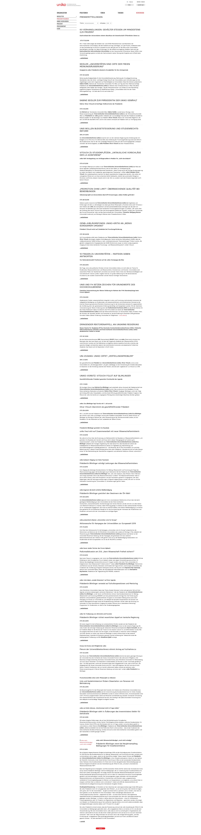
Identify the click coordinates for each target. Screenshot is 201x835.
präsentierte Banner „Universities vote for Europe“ (98, 520)
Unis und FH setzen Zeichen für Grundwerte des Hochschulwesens (107, 285)
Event (58, 29)
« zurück (82, 821)
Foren (103, 12)
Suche (129, 4)
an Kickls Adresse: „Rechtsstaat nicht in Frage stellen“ (99, 708)
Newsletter (60, 16)
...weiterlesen (84, 58)
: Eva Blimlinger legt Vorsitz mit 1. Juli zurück (96, 403)
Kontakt (100, 828)
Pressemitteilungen (63, 19)
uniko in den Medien (63, 21)
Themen (120, 13)
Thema (82, 23)
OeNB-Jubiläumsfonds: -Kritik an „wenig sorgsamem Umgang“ (106, 224)
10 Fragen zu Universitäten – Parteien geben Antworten (105, 255)
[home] (68, 4)
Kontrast (131, 2)
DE (138, 2)
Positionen (84, 13)
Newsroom (140, 13)
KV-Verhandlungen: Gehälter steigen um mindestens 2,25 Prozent (110, 30)
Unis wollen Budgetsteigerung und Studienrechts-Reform (109, 129)
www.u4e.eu (122, 315)
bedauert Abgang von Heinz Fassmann (94, 460)
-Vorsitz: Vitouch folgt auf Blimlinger (105, 375)
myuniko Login (141, 4)
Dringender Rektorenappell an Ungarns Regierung (109, 324)
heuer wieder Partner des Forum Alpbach (95, 548)
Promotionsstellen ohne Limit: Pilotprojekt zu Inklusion (98, 678)
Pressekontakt (61, 26)
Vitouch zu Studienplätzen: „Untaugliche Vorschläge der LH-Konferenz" (110, 153)
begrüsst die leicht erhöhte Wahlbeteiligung (96, 490)
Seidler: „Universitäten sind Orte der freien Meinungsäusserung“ (105, 65)
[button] (76, 16)
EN (143, 2)
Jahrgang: (102, 23)
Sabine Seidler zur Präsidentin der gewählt (108, 100)
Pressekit (60, 24)
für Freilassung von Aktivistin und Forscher (96, 614)
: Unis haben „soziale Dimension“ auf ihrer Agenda (97, 580)
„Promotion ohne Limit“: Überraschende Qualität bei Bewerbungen (110, 190)
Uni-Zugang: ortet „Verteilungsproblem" (106, 356)
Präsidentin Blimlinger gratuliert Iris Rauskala (94, 428)
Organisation (62, 12)
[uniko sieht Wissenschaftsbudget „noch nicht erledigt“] (87, 742)
